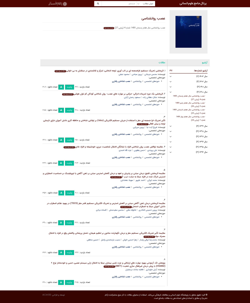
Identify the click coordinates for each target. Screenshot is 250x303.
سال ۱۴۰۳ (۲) (201, 76)
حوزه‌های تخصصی (151, 81)
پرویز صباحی (137, 74)
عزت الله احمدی (125, 150)
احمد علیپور (140, 180)
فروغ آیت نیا (152, 127)
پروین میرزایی (138, 127)
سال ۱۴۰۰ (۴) (202, 92)
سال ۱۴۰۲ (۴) (201, 81)
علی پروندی (152, 150)
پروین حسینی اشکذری (148, 210)
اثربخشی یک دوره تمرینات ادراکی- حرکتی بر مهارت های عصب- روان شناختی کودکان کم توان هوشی (113, 94)
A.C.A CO (47, 294)
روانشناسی (137, 81)
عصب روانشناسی (153, 18)
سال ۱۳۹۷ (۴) (201, 136)
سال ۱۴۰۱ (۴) (202, 86)
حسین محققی (93, 239)
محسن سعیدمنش (116, 210)
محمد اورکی (152, 180)
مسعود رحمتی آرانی (132, 97)
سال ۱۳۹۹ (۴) (201, 126)
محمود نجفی (124, 74)
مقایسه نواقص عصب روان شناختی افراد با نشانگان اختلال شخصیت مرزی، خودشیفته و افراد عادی (114, 147)
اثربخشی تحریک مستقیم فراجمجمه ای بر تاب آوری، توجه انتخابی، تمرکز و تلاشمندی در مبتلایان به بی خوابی (109, 70)
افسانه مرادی (101, 210)
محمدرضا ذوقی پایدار (148, 239)
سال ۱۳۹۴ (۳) (201, 152)
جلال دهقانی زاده (150, 97)
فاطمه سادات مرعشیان (134, 269)
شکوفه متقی (131, 210)
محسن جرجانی (150, 74)
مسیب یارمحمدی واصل (110, 239)
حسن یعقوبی (139, 150)
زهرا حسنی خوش (130, 239)
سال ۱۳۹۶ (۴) (201, 141)
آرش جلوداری (151, 269)
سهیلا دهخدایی (127, 180)
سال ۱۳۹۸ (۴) (201, 131)
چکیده (69, 87)
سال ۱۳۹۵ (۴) (201, 147)
